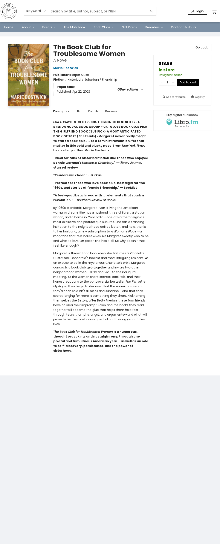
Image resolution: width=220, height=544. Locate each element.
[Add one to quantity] (173, 82)
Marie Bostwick (65, 68)
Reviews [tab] (111, 111)
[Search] (151, 11)
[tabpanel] (101, 243)
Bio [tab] (79, 111)
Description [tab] (61, 111)
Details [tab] (93, 111)
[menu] (110, 27)
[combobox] (36, 11)
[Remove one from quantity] (161, 82)
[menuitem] (9, 27)
